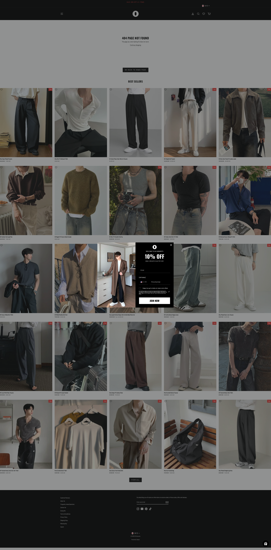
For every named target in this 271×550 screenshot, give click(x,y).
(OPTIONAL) (142, 277)
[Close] (171, 245)
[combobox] (143, 282)
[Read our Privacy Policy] (169, 291)
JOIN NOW (154, 301)
